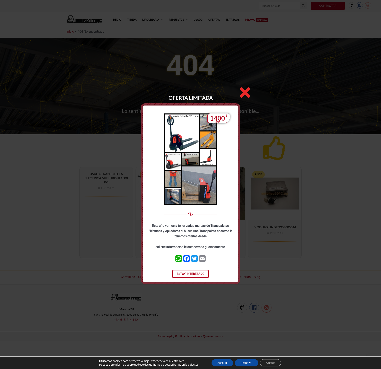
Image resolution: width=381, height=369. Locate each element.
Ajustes (270, 362)
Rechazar (246, 362)
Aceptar (222, 362)
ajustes (194, 364)
